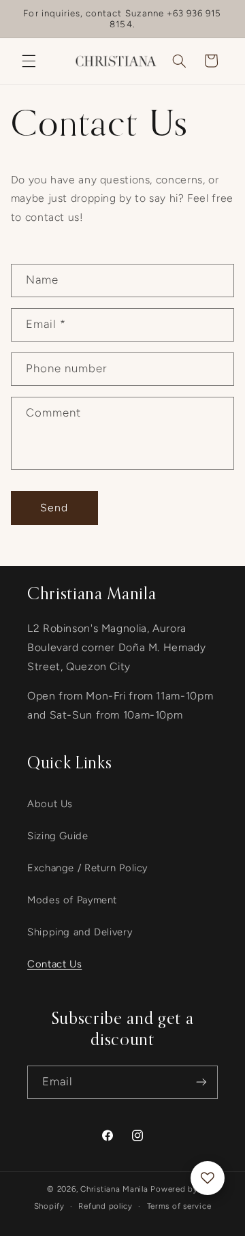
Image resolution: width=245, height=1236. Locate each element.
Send (54, 507)
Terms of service (179, 1206)
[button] (28, 60)
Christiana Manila (114, 1189)
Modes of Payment (72, 900)
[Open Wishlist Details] (208, 1178)
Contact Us (54, 964)
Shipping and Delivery (79, 932)
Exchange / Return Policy (87, 868)
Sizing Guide (57, 836)
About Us (50, 804)
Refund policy (105, 1206)
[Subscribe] (201, 1082)
